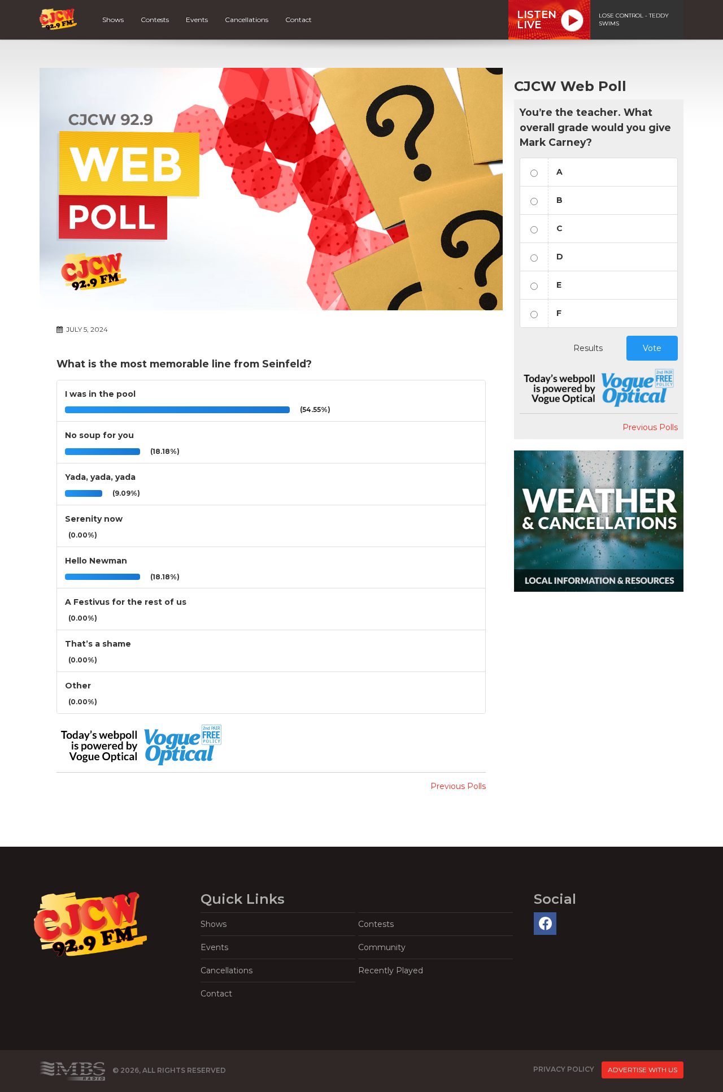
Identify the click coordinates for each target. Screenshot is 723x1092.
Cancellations (246, 19)
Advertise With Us (642, 1069)
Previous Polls (458, 786)
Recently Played (390, 970)
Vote (652, 348)
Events (197, 19)
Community (382, 947)
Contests (155, 19)
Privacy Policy (563, 1069)
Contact (298, 19)
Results (588, 348)
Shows (113, 19)
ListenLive (536, 19)
